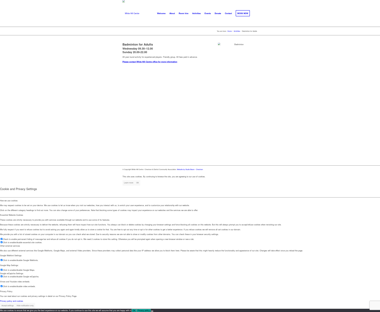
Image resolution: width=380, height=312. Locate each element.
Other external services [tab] (10, 245)
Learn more (128, 182)
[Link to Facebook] (255, 169)
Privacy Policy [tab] (6, 291)
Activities (237, 31)
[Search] (255, 13)
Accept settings (7, 305)
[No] (152, 311)
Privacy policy (144, 310)
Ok (134, 310)
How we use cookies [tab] (9, 200)
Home (229, 31)
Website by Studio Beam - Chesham (190, 169)
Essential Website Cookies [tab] (11, 214)
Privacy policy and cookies (11, 301)
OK (137, 182)
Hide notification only (25, 305)
